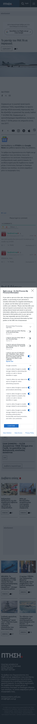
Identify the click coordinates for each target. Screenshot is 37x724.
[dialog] (18, 362)
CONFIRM (11, 426)
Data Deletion (7, 433)
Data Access (18, 433)
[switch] (29, 331)
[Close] (33, 291)
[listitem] (18, 326)
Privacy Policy (29, 433)
